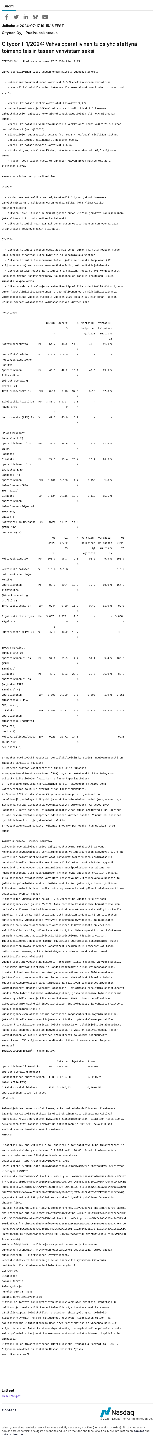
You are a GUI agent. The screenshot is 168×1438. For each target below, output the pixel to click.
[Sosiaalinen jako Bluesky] (35, 17)
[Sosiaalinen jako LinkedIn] (25, 17)
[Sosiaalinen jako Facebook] (6, 17)
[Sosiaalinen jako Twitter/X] (16, 17)
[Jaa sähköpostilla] (45, 17)
